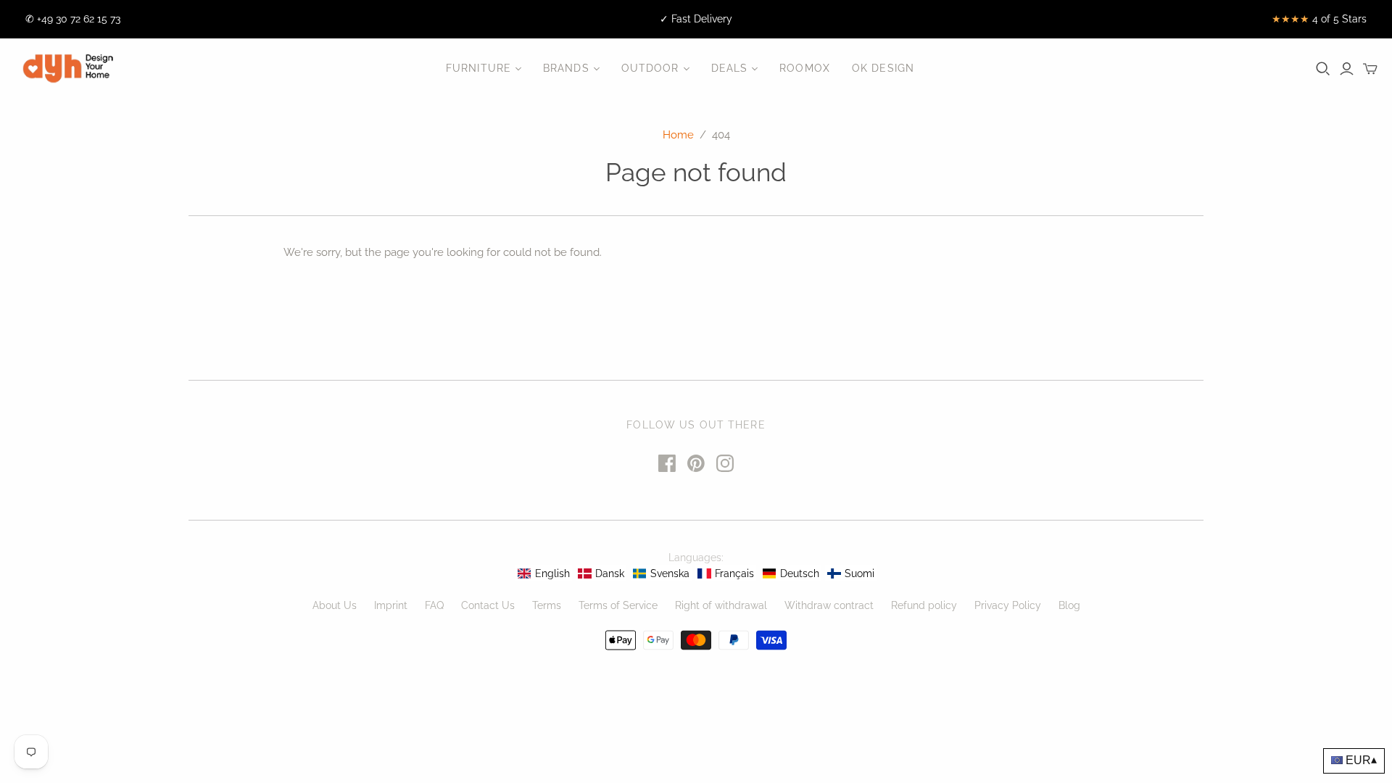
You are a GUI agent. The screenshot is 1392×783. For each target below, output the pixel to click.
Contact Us (488, 605)
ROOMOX (804, 68)
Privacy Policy (1007, 605)
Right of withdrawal (721, 605)
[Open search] (1323, 69)
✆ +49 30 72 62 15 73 (72, 19)
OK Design (883, 68)
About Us (334, 605)
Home (678, 134)
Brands (566, 68)
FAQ (434, 605)
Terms (546, 605)
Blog (1069, 605)
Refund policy (924, 605)
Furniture (478, 68)
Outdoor (650, 68)
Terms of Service (618, 605)
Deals (729, 68)
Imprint (390, 605)
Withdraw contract (829, 605)
